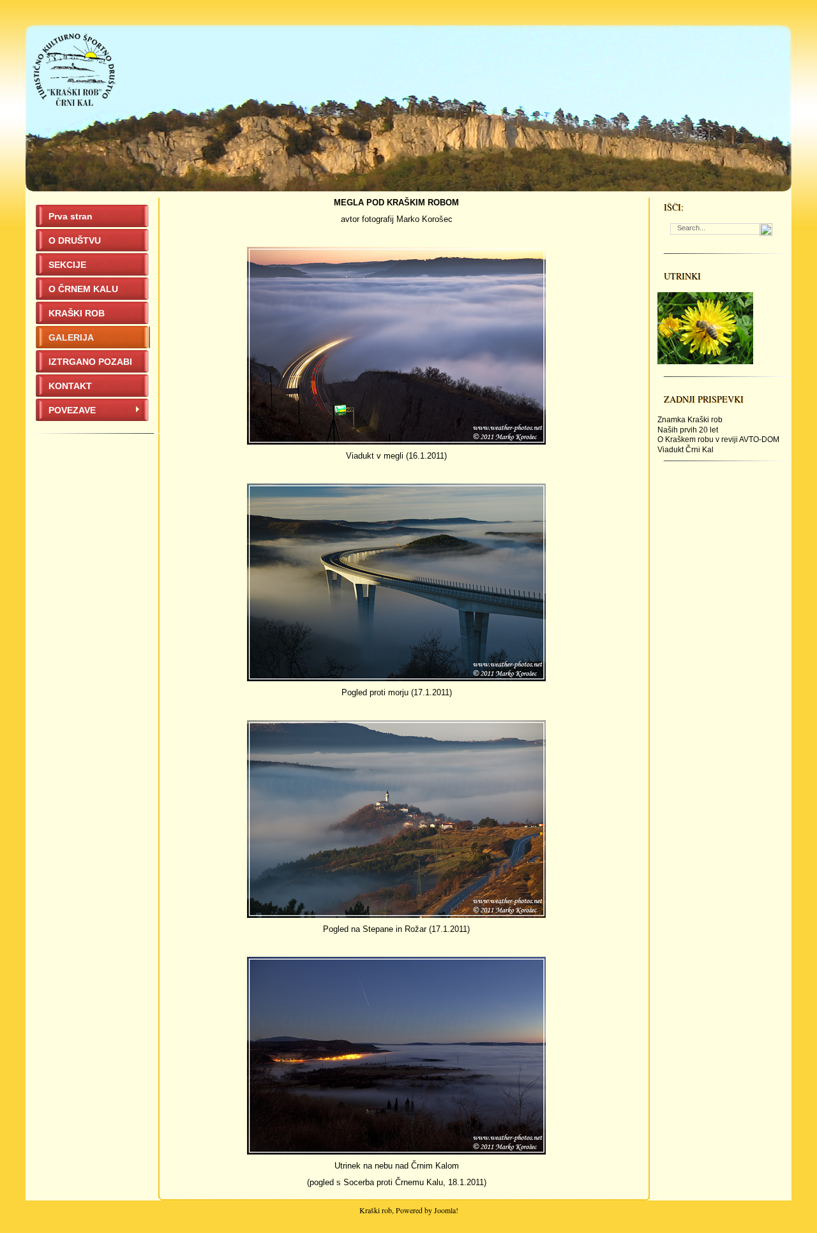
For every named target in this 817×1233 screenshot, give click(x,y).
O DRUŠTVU (75, 240)
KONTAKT (70, 386)
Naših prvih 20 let (687, 429)
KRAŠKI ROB (77, 313)
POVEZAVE (72, 410)
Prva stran (71, 216)
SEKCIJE (67, 265)
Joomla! (446, 1210)
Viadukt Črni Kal (685, 449)
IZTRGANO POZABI (90, 362)
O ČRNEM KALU (83, 289)
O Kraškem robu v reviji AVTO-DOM (718, 439)
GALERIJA (71, 337)
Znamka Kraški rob (690, 419)
